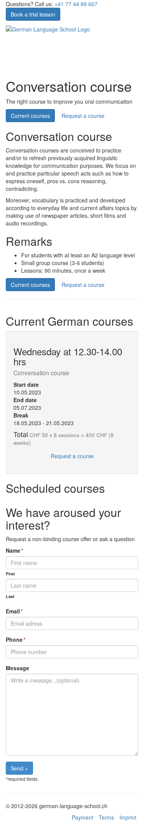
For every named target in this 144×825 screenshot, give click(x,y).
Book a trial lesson (33, 14)
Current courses (30, 115)
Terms (106, 817)
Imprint (127, 817)
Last (10, 596)
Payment (82, 817)
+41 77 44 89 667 (76, 4)
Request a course (82, 115)
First (10, 574)
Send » (19, 768)
